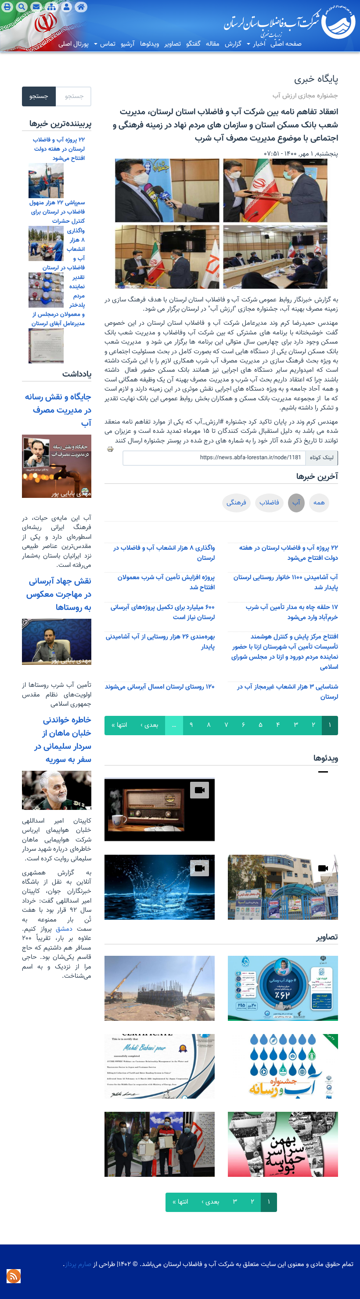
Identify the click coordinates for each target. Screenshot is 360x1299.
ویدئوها (149, 44)
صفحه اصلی (286, 44)
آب (296, 503)
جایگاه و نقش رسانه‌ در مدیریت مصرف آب (58, 410)
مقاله (213, 44)
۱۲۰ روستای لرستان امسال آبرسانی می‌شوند (160, 687)
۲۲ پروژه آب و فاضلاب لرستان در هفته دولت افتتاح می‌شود (288, 553)
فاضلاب (269, 503)
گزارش (233, 44)
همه (319, 503)
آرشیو (128, 44)
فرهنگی (236, 503)
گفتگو (193, 44)
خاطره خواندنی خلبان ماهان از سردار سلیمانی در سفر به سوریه (62, 740)
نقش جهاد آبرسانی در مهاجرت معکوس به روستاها (58, 594)
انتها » (119, 725)
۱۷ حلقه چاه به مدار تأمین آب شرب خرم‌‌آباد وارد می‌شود (292, 612)
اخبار (258, 44)
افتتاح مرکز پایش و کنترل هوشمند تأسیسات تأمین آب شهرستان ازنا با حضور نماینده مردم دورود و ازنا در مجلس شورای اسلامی (284, 652)
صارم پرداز (78, 1264)
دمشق (62, 929)
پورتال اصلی (73, 44)
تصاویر (172, 44)
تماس (106, 44)
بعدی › (149, 725)
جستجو (38, 96)
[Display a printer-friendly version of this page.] (110, 449)
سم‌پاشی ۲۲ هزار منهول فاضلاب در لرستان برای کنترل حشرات (57, 212)
